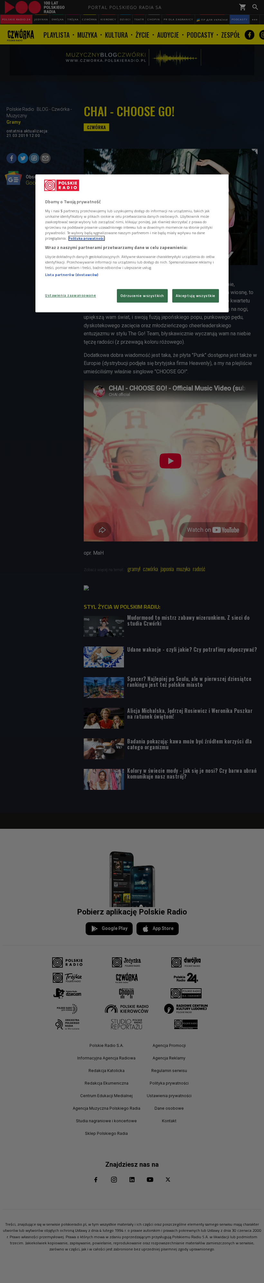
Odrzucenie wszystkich (142, 296)
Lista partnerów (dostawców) (71, 274)
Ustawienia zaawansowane (70, 295)
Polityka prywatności (86, 238)
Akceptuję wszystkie (195, 296)
